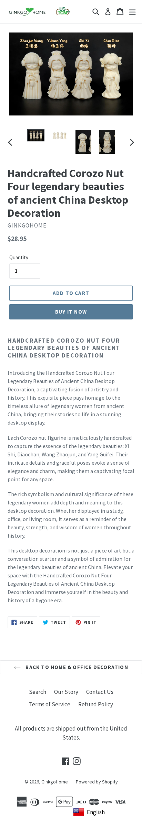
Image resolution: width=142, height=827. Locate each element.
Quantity (18, 257)
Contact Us (99, 692)
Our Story (66, 692)
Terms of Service (49, 704)
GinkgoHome (54, 782)
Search (37, 692)
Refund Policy (95, 704)
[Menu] (132, 11)
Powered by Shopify (97, 782)
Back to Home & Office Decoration (76, 667)
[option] (36, 137)
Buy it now (71, 311)
